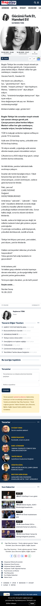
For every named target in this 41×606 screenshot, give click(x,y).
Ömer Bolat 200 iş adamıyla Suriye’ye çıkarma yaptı (26, 525)
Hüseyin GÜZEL (17, 465)
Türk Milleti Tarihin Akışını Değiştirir (17, 352)
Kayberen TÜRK (18, 23)
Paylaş (6, 58)
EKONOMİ (32, 8)
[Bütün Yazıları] (38, 323)
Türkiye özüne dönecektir (13, 338)
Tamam (32, 603)
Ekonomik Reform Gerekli (13, 331)
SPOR (14, 583)
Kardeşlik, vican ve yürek (20, 440)
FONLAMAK (8, 345)
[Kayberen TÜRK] (5, 17)
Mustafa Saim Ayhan (19, 474)
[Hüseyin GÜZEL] (6, 467)
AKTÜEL (14, 8)
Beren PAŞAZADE (17, 437)
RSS (7, 594)
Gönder (6, 390)
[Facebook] (11, 556)
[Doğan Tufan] (6, 429)
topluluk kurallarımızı (19, 397)
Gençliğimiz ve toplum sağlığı (15, 341)
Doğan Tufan (16, 428)
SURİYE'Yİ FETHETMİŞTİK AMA (15, 327)
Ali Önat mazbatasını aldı (26, 516)
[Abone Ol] (38, 59)
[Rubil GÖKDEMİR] (6, 448)
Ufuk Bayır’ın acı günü (26, 496)
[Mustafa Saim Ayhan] (6, 477)
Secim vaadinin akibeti (19, 430)
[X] (15, 556)
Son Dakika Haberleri (11, 575)
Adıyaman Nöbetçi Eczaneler (13, 562)
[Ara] (35, 3)
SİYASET (23, 8)
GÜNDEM (5, 8)
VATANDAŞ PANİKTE (11, 334)
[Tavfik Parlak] (6, 458)
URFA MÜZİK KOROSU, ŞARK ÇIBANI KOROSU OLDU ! (24, 469)
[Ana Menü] (38, 3)
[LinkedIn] (22, 556)
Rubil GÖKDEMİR (17, 446)
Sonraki (35, 305)
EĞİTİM (13, 585)
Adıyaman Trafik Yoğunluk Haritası (15, 568)
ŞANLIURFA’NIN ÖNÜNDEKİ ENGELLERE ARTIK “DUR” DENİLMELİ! (24, 478)
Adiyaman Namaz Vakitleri (12, 566)
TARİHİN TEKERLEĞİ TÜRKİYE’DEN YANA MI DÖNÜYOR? (23, 449)
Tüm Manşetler (9, 573)
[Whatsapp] (29, 556)
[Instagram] (18, 556)
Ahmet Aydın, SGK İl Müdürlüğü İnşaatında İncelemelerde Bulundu (26, 506)
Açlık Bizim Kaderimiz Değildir (22, 459)
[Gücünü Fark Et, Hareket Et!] (20, 38)
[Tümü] (38, 422)
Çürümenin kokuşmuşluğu (13, 349)
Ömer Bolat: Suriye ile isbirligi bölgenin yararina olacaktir (26, 535)
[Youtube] (26, 556)
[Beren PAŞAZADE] (6, 439)
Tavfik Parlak (16, 456)
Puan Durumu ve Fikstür (11, 571)
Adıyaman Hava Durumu (11, 564)
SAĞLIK (5, 585)
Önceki (5, 305)
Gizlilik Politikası (23, 603)
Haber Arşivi (8, 577)
